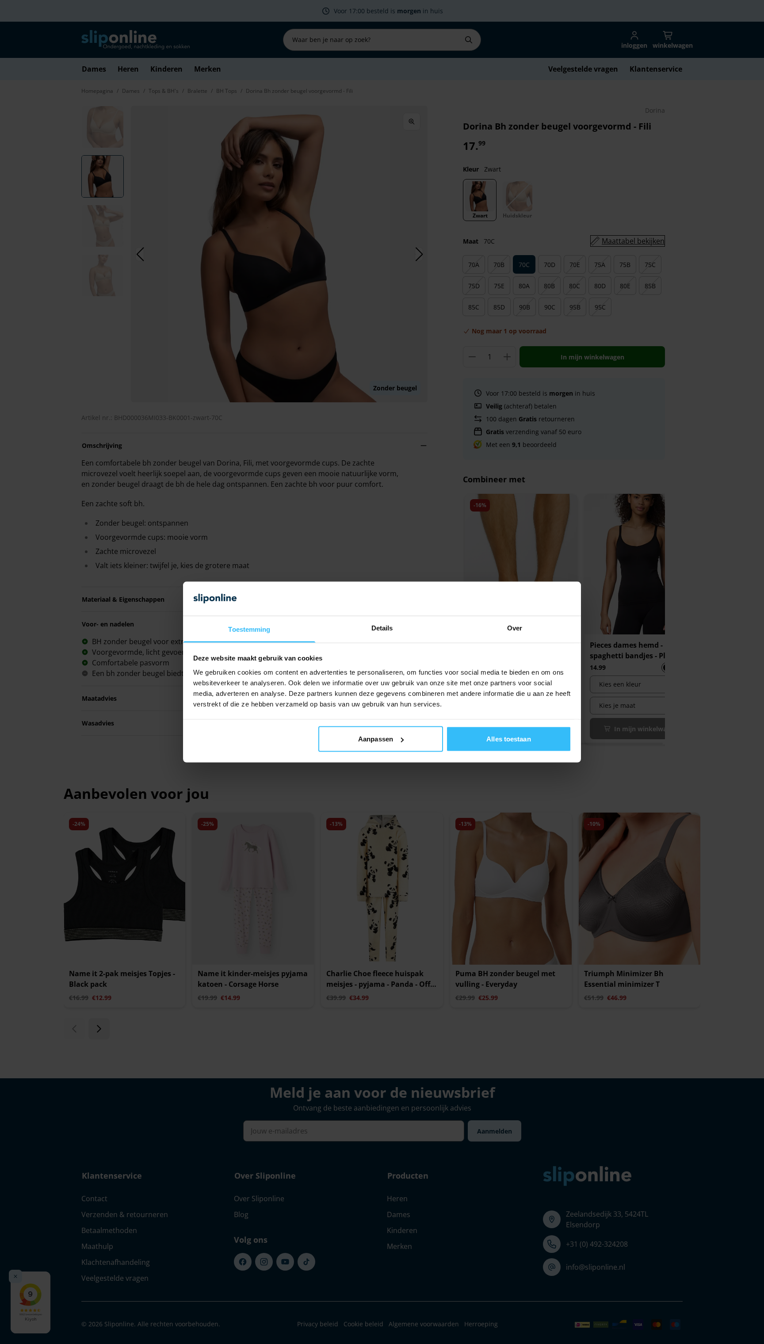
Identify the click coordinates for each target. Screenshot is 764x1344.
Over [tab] (514, 627)
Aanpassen (375, 739)
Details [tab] (382, 627)
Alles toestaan (508, 739)
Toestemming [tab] (249, 629)
